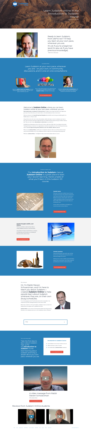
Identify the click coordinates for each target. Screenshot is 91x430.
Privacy (46, 427)
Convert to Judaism (31, 427)
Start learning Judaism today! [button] (45, 95)
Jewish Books (36, 427)
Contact (43, 427)
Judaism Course (21, 427)
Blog (40, 427)
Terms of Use (49, 427)
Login (17, 427)
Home (14, 427)
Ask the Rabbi (26, 427)
